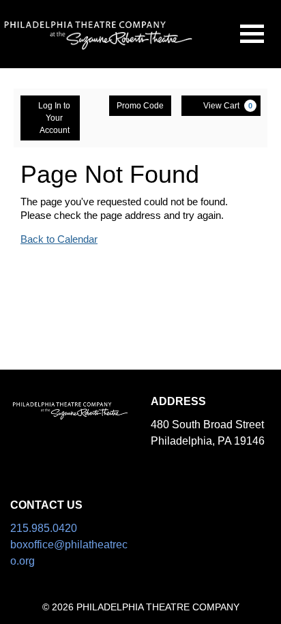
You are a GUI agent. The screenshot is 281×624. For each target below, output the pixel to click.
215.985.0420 (43, 528)
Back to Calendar (59, 239)
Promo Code (140, 105)
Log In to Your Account (54, 118)
